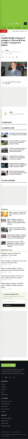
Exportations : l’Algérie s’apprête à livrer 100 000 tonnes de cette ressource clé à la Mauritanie (16, 236)
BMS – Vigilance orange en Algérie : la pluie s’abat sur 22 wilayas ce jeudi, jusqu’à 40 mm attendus (16, 222)
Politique (3, 387)
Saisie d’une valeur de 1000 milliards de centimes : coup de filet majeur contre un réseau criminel (16, 244)
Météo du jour (5, 420)
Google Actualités (6, 426)
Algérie (10, 27)
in (13, 377)
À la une (3, 27)
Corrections (4, 406)
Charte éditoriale (5, 404)
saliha (7, 50)
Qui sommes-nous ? (6, 401)
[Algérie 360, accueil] (14, 23)
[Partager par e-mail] (16, 57)
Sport (25, 27)
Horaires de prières (6, 418)
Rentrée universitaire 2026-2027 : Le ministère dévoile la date (17, 229)
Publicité (3, 411)
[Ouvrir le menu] (25, 23)
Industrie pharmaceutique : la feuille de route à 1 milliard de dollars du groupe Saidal (12, 285)
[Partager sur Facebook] (6, 57)
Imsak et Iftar (4, 423)
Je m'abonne (7, 305)
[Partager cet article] (2, 57)
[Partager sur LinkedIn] (13, 57)
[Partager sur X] (9, 57)
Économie (18, 27)
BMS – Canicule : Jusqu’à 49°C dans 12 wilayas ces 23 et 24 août (17, 214)
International (4, 394)
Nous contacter (5, 409)
